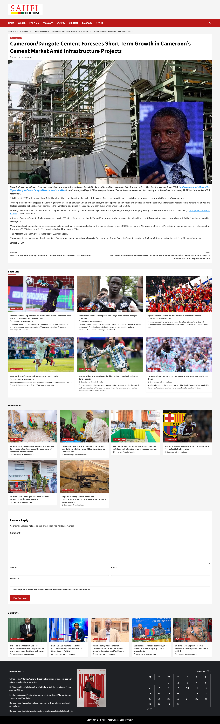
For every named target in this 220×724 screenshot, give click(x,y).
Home (13, 309)
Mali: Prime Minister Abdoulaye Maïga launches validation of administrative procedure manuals (135, 447)
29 (168, 704)
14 (159, 693)
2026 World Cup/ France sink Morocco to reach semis (34, 376)
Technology (149, 639)
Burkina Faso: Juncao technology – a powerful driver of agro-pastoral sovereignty (151, 648)
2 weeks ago (16, 321)
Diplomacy (179, 639)
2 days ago (98, 654)
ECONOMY (48, 23)
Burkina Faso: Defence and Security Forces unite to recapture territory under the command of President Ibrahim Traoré (32, 449)
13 (150, 693)
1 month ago (85, 321)
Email (114, 567)
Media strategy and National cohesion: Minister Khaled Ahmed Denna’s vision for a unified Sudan (108, 648)
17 (187, 693)
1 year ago (119, 452)
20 (150, 699)
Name (13, 567)
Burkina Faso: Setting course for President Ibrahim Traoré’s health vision (29, 498)
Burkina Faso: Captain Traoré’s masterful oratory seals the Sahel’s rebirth (191, 648)
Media (60, 639)
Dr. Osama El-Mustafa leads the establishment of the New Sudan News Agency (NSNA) (66, 648)
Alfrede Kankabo (26, 57)
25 (196, 699)
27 (150, 704)
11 (196, 688)
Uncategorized (16, 38)
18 (196, 693)
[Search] (210, 23)
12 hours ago (16, 654)
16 (178, 693)
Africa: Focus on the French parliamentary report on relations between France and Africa (50, 254)
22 (168, 699)
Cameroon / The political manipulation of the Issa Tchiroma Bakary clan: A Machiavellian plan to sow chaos (83, 449)
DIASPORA (87, 23)
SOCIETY (60, 23)
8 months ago (17, 455)
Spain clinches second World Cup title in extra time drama (174, 315)
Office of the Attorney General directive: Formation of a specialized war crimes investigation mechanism (27, 648)
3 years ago (16, 57)
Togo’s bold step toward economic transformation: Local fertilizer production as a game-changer (84, 499)
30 (178, 704)
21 (159, 699)
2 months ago (17, 379)
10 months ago (69, 455)
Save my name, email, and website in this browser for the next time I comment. (51, 589)
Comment (15, 532)
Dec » (149, 708)
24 (187, 699)
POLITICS (34, 23)
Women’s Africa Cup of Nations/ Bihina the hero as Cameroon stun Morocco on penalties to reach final (40, 316)
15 (168, 693)
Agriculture (139, 639)
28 (159, 704)
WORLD (22, 23)
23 (178, 699)
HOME (11, 23)
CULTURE (73, 23)
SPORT (99, 23)
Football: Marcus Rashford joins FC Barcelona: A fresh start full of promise (187, 447)
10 (187, 688)
